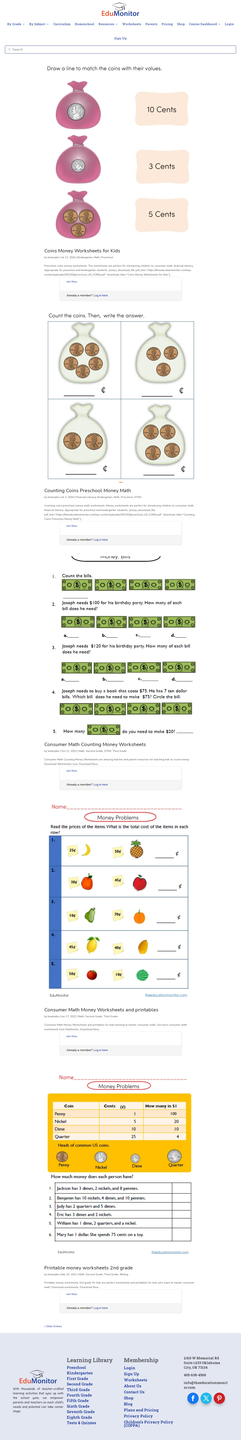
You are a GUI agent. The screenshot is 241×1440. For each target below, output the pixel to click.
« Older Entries (53, 1326)
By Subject (37, 24)
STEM (137, 497)
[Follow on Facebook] (193, 1398)
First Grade (77, 1378)
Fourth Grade (79, 1395)
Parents (151, 24)
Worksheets (131, 24)
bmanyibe (53, 257)
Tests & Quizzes (81, 1422)
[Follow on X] (206, 1398)
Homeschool (84, 24)
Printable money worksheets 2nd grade (88, 1268)
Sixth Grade (78, 1406)
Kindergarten (85, 257)
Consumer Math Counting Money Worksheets (95, 744)
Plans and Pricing (141, 1409)
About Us (132, 1385)
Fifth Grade (78, 1400)
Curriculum (62, 24)
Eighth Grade (79, 1417)
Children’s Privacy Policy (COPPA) (148, 1424)
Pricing (167, 24)
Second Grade (94, 751)
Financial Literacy (86, 497)
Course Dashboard (203, 24)
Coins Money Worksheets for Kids (82, 250)
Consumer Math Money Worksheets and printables (101, 1010)
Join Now (71, 281)
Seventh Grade (81, 1411)
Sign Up (120, 38)
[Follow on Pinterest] (219, 1398)
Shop (181, 24)
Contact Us (134, 1391)
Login (229, 24)
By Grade (14, 24)
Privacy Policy (138, 1415)
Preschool (107, 257)
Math (97, 257)
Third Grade (119, 751)
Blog (128, 1403)
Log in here (100, 295)
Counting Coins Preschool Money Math (87, 490)
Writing (124, 1274)
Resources (106, 24)
